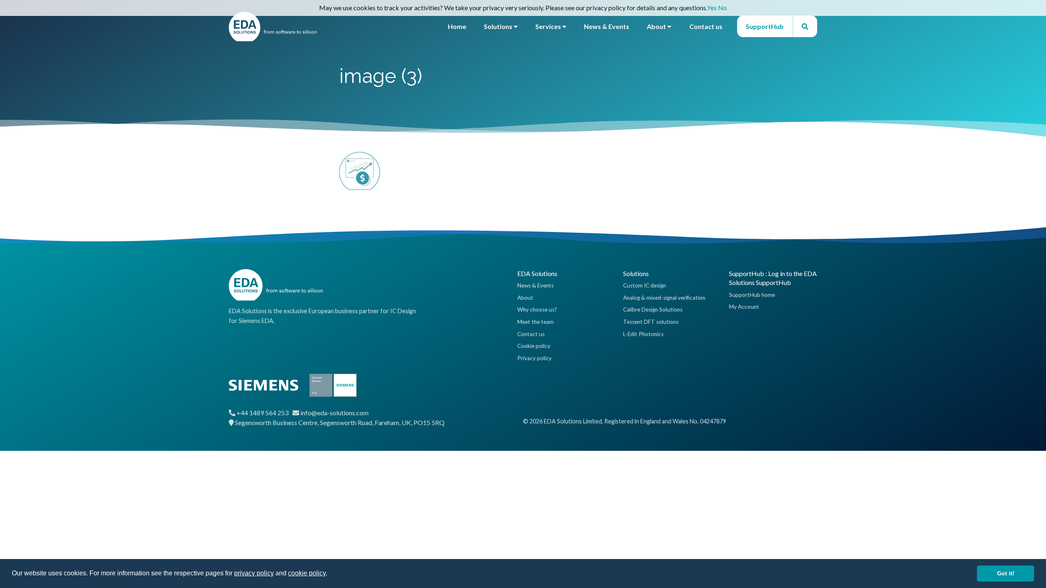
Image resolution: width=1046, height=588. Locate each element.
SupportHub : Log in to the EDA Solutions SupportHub (773, 278)
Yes (712, 7)
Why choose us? (537, 309)
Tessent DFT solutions (651, 321)
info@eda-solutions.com (334, 412)
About (657, 26)
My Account (744, 306)
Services (548, 26)
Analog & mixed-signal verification (664, 297)
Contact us (705, 26)
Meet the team (535, 321)
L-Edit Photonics (643, 334)
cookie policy (307, 573)
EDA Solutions (537, 273)
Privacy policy (534, 358)
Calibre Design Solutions (652, 309)
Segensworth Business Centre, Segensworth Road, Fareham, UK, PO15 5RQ (340, 422)
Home (457, 26)
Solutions (499, 26)
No (722, 7)
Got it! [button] (1006, 573)
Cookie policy (533, 346)
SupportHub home (752, 295)
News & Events (606, 26)
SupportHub (765, 26)
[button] (330, 574)
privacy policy (254, 573)
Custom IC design (644, 285)
